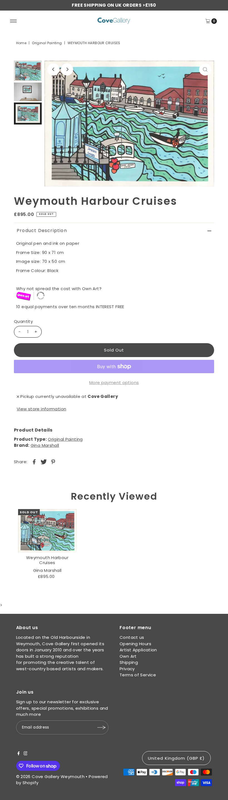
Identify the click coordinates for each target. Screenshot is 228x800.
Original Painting (47, 43)
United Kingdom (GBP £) (176, 758)
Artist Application (138, 650)
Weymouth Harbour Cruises (47, 560)
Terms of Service (138, 675)
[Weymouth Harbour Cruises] (47, 530)
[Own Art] (115, 296)
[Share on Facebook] (34, 461)
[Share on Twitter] (43, 461)
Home (21, 43)
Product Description (42, 230)
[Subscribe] (101, 727)
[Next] (67, 69)
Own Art (128, 656)
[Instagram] (26, 754)
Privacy (127, 669)
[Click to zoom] (205, 69)
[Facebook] (19, 754)
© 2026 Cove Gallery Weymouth (50, 776)
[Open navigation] (13, 21)
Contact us (132, 637)
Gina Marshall (45, 445)
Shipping (129, 662)
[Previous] (53, 69)
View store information (41, 409)
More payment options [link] (114, 382)
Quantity (23, 321)
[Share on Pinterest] (53, 461)
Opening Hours (135, 644)
